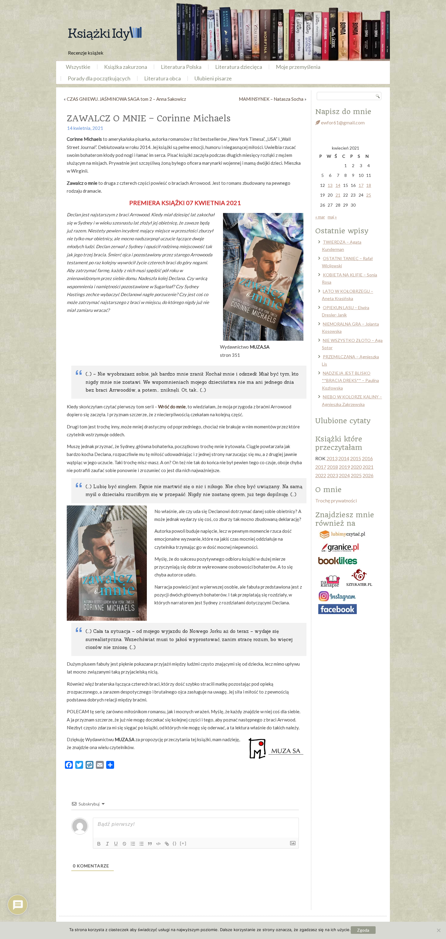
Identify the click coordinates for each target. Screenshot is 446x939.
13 (330, 185)
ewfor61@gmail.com (342, 122)
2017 (320, 467)
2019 (344, 467)
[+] (183, 843)
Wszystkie (78, 66)
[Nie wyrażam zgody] (438, 930)
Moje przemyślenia (298, 66)
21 (338, 195)
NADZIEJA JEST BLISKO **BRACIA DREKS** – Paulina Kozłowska (350, 380)
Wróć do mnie (172, 406)
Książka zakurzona (125, 66)
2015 (355, 458)
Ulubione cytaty (342, 421)
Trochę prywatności (336, 500)
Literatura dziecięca (238, 66)
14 (338, 185)
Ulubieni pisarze (213, 78)
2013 (331, 458)
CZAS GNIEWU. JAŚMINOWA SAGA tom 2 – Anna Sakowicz (126, 99)
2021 (368, 467)
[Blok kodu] (158, 843)
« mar (320, 216)
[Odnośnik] (167, 843)
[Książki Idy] (104, 33)
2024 (344, 475)
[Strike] (124, 843)
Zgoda (363, 930)
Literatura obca (162, 78)
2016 (367, 458)
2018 (332, 467)
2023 (332, 475)
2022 (320, 475)
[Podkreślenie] (116, 843)
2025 (356, 475)
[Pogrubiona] (99, 843)
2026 (368, 475)
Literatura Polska (181, 66)
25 (368, 195)
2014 (343, 458)
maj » (332, 216)
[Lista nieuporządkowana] (141, 843)
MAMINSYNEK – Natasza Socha (271, 99)
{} (175, 843)
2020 (356, 467)
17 (361, 185)
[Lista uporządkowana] (133, 843)
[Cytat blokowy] (150, 843)
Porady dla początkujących (99, 78)
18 (368, 185)
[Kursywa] (107, 843)
